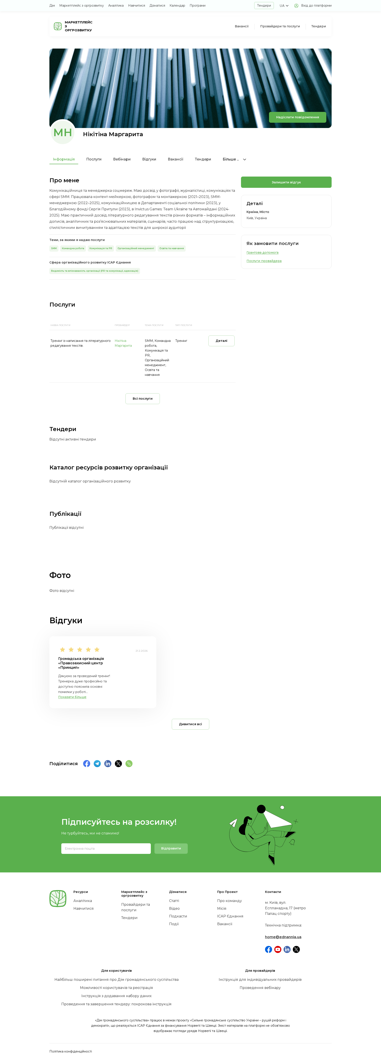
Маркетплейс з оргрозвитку (81, 6)
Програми (197, 6)
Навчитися (136, 6)
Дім (52, 6)
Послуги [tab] (94, 159)
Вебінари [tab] (122, 159)
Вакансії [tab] (175, 159)
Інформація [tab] (64, 159)
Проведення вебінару (260, 988)
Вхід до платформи (316, 6)
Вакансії (242, 26)
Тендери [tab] (203, 159)
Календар (177, 6)
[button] (284, 6)
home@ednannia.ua (283, 937)
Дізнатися (157, 6)
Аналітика (116, 6)
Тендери (264, 6)
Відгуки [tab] (149, 159)
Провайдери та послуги (280, 26)
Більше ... (231, 159)
